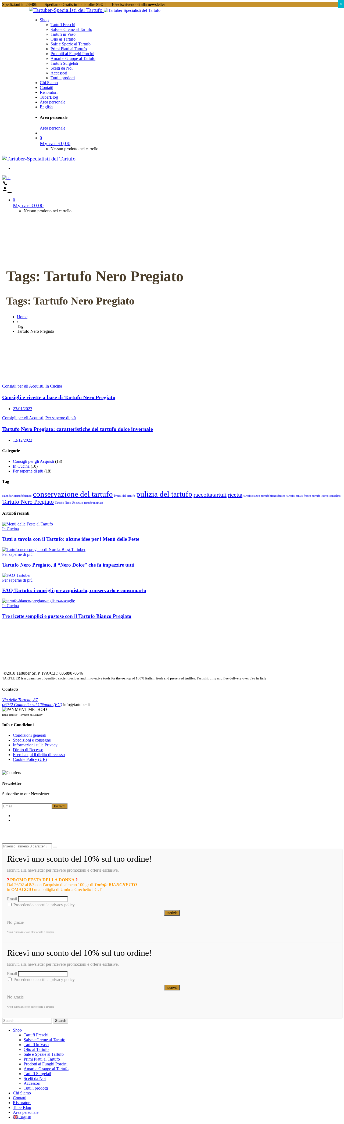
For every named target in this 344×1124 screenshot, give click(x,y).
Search (60, 1021)
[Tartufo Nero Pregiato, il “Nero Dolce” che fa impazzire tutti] (43, 549)
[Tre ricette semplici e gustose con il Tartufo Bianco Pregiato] (38, 601)
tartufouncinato (93, 502)
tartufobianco (251, 495)
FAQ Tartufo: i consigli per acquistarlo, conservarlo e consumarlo (74, 590)
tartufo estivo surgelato (326, 495)
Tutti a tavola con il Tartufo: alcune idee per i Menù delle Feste (70, 539)
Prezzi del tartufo (124, 495)
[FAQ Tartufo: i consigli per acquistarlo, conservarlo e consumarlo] (16, 575)
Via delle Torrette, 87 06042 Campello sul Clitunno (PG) (32, 702)
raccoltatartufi (210, 495)
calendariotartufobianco (17, 495)
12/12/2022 (22, 440)
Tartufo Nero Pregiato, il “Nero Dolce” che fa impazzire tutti (68, 565)
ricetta (235, 495)
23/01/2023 (22, 408)
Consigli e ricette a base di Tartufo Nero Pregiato (58, 397)
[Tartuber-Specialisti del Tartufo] (66, 10)
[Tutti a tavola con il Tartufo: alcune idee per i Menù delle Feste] (27, 524)
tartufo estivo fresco (298, 495)
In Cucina (53, 386)
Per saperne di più (60, 418)
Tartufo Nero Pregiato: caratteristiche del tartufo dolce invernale (77, 429)
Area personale (54, 128)
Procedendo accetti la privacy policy (43, 905)
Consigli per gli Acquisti (22, 386)
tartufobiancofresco (273, 495)
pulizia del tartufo (164, 494)
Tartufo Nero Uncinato (69, 502)
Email (12, 899)
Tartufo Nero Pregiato (28, 502)
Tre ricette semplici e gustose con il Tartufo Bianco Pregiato (66, 616)
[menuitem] (46, 107)
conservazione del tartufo (73, 494)
